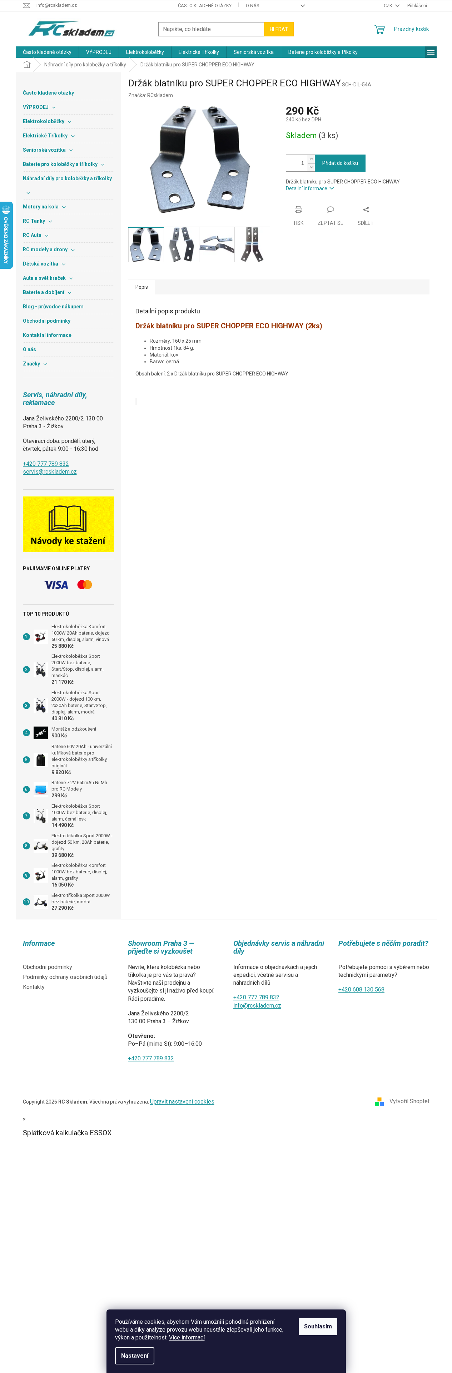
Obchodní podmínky (47, 967)
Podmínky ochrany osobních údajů (65, 977)
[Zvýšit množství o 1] (311, 159)
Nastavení (134, 1355)
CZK (388, 5)
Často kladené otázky (205, 5)
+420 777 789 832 (46, 463)
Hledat (279, 29)
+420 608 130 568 (361, 989)
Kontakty (34, 987)
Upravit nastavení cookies (182, 1101)
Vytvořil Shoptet (409, 1101)
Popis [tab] (141, 287)
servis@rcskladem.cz (50, 471)
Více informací (187, 1337)
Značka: (150, 95)
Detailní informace (306, 188)
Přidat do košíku (340, 163)
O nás (252, 5)
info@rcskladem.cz (257, 1005)
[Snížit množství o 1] (311, 167)
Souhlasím (318, 1326)
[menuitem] (47, 52)
